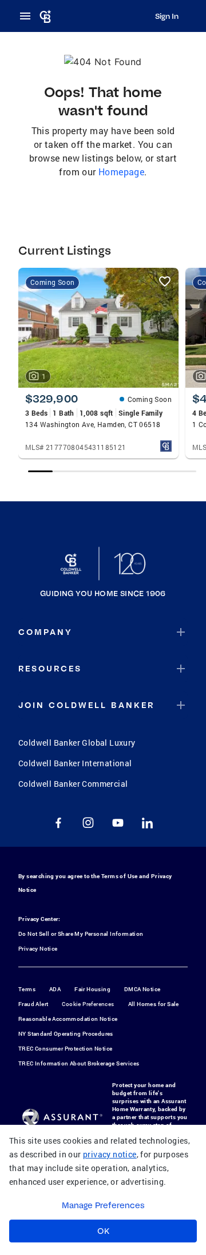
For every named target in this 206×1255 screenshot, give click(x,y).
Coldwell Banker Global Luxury (77, 742)
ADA (55, 989)
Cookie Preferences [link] (88, 1004)
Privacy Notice (38, 948)
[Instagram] (88, 822)
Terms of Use (119, 876)
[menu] (28, 16)
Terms (26, 989)
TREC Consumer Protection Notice (65, 1048)
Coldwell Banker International (75, 763)
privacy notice (110, 1154)
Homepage (121, 172)
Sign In (167, 16)
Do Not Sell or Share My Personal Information (81, 934)
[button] (103, 632)
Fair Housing (92, 989)
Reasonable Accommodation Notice (67, 1019)
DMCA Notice (142, 989)
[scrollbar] (112, 471)
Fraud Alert (33, 1004)
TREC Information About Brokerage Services (78, 1063)
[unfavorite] (165, 281)
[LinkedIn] (147, 822)
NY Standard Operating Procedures (65, 1033)
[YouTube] (118, 822)
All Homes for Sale (153, 1004)
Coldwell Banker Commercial (73, 783)
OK (103, 1231)
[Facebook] (58, 822)
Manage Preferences (103, 1205)
